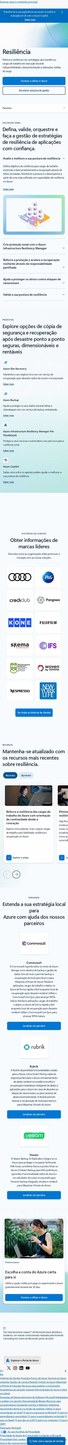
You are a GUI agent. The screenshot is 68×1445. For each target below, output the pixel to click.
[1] (4, 1327)
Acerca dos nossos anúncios (14, 1443)
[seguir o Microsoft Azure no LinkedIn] (21, 1368)
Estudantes (22, 1404)
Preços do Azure (39, 1378)
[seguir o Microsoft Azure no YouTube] (28, 1368)
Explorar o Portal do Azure (24, 1360)
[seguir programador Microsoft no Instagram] (15, 1368)
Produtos (25, 1378)
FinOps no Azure (46, 1382)
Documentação (30, 1401)
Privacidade (6, 1439)
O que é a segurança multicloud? (40, 1412)
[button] (34, 108)
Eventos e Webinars (38, 1404)
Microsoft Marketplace (56, 1397)
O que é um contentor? (47, 1420)
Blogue (42, 1401)
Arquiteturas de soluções (12, 1389)
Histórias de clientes (10, 1378)
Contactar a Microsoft (50, 1435)
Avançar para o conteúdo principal (18, 1)
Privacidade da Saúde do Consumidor (19, 1435)
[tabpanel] (34, 831)
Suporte (30, 1389)
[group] (28, 823)
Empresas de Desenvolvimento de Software (22, 1397)
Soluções (16, 1385)
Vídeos (48, 1408)
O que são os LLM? (25, 1420)
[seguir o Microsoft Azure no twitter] (9, 1368)
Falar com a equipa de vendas (48, 1441)
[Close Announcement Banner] (61, 12)
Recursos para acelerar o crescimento (41, 1385)
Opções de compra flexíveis (24, 1382)
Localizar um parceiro (11, 1401)
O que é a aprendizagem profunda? (46, 1416)
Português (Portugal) (10, 1427)
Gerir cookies (19, 1439)
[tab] (10, 775)
